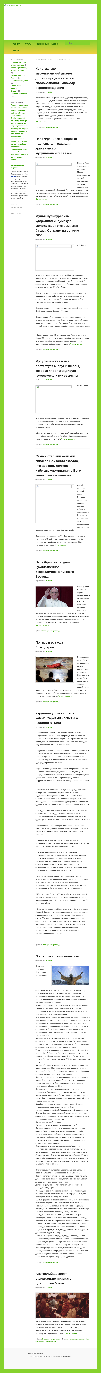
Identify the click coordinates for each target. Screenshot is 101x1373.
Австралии (71, 1339)
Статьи (28, 43)
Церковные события (47, 43)
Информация (16, 75)
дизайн (13, 176)
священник (52, 1341)
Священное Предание (19, 80)
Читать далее (42, 121)
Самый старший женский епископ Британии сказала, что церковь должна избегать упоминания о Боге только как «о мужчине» (58, 465)
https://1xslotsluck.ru (35, 1353)
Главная (16, 43)
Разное (15, 50)
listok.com (67, 1356)
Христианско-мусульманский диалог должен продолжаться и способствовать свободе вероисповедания (55, 78)
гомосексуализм (41, 1341)
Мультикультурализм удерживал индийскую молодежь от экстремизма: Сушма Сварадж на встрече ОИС (57, 225)
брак (87, 1339)
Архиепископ (80, 1339)
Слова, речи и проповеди (51, 127)
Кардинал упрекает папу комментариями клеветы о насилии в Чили (56, 718)
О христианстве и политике (57, 956)
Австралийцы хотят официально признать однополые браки (53, 1278)
